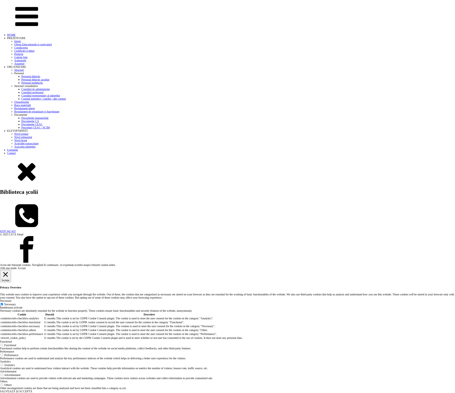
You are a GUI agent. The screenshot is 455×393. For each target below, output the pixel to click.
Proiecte (18, 54)
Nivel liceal (20, 140)
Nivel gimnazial (23, 137)
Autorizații (20, 60)
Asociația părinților (25, 146)
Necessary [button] (6, 300)
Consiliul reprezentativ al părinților (40, 95)
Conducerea (21, 47)
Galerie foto (21, 57)
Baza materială (22, 105)
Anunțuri (19, 63)
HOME (11, 34)
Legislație (12, 149)
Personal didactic (30, 76)
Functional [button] (6, 341)
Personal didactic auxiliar (35, 79)
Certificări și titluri (24, 50)
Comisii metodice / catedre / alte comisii (43, 98)
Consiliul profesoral (32, 92)
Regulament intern (24, 108)
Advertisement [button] (8, 371)
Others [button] (3, 381)
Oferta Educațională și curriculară (33, 44)
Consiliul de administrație (35, 89)
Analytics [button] (5, 361)
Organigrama (21, 101)
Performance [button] (7, 351)
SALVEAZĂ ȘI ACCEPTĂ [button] (16, 391)
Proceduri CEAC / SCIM (35, 127)
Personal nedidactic (32, 82)
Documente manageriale (35, 117)
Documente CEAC (32, 124)
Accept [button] (22, 268)
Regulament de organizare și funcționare (36, 111)
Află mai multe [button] (8, 268)
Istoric (17, 41)
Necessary (10, 304)
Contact (11, 153)
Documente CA (30, 121)
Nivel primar (21, 133)
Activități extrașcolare (26, 143)
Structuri (19, 70)
